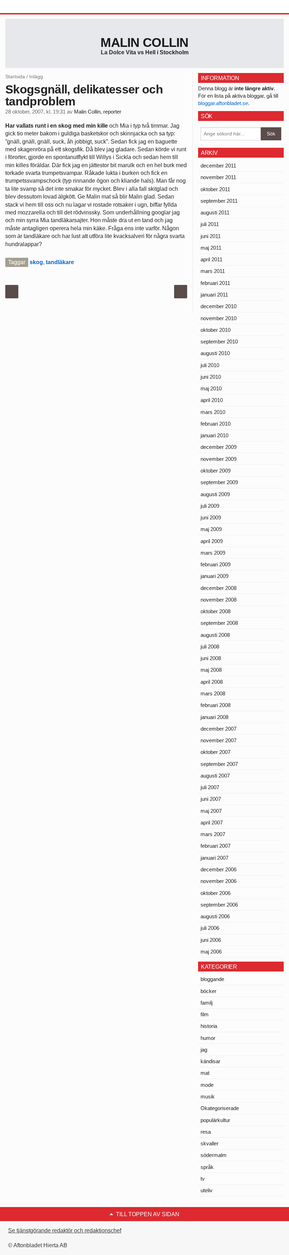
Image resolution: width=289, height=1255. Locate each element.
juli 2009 (210, 506)
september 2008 (219, 623)
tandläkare (60, 262)
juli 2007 (210, 787)
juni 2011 (211, 236)
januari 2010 (214, 435)
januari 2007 (214, 858)
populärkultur (215, 1120)
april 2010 (212, 400)
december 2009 (218, 447)
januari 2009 (214, 576)
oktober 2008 (215, 611)
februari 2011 (215, 283)
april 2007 (212, 823)
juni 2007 (211, 799)
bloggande (212, 979)
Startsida (15, 76)
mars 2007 (213, 834)
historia (209, 1026)
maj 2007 (211, 811)
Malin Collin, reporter (97, 112)
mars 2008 (213, 693)
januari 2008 (214, 717)
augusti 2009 (215, 494)
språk (207, 1167)
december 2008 (218, 588)
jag (204, 1050)
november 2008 (218, 600)
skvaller (210, 1143)
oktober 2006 (215, 893)
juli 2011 (210, 224)
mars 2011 (213, 271)
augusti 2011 (215, 212)
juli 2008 (210, 647)
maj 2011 (211, 248)
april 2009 (212, 541)
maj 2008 (211, 670)
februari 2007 (215, 846)
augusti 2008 (215, 635)
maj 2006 (211, 952)
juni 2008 (211, 658)
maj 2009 (211, 529)
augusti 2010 (215, 353)
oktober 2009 (215, 471)
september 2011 (219, 201)
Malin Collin (144, 42)
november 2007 (218, 740)
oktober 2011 (215, 189)
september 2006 (219, 905)
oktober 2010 (215, 330)
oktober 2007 (215, 752)
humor (208, 1038)
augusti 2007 (215, 776)
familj (207, 1003)
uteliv (207, 1190)
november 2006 (218, 881)
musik (208, 1096)
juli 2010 (210, 365)
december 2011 (218, 166)
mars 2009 (213, 553)
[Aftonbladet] (31, 7)
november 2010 (218, 318)
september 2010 (219, 342)
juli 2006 (210, 928)
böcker (208, 991)
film (205, 1014)
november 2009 (218, 459)
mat (205, 1073)
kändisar (210, 1061)
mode (207, 1085)
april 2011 (211, 259)
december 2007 (218, 729)
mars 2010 (213, 412)
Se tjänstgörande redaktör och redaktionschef (64, 1230)
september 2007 (219, 764)
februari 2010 (215, 424)
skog (36, 262)
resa (206, 1132)
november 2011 (218, 177)
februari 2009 (215, 564)
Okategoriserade (220, 1108)
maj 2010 (211, 388)
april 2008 (212, 682)
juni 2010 (211, 377)
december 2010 (218, 306)
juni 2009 (211, 517)
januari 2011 (214, 295)
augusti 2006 (215, 916)
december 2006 (218, 869)
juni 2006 (211, 940)
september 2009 (219, 482)
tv (203, 1179)
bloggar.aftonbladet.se (223, 103)
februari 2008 (215, 705)
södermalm (214, 1155)
